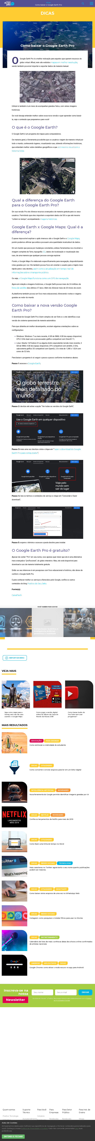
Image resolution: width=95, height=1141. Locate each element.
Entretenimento (49, 937)
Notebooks (53, 1119)
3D (44, 252)
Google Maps (73, 238)
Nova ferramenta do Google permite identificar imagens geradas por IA (59, 794)
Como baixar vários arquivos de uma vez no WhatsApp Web (54, 893)
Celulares (40, 1116)
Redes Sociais (48, 863)
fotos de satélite (19, 288)
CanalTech (17, 595)
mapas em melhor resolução (64, 62)
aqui (76, 1128)
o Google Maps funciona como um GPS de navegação (44, 278)
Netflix (44, 815)
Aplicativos (50, 963)
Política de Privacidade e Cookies (34, 1128)
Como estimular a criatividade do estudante (48, 745)
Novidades (63, 790)
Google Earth (34, 363)
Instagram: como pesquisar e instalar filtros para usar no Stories (56, 918)
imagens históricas (48, 219)
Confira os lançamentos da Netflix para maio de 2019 (51, 819)
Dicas (48, 2)
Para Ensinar (52, 741)
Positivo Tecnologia (10, 1116)
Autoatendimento (30, 1119)
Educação (36, 741)
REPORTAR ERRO (16, 658)
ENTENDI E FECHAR (13, 1136)
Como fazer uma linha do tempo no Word (47, 844)
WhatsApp (61, 889)
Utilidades (46, 765)
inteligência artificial (42, 790)
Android (35, 963)
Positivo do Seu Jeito (36, 583)
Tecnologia (65, 863)
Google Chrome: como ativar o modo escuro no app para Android (57, 967)
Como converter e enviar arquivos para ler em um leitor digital (55, 770)
